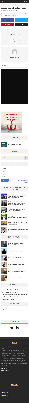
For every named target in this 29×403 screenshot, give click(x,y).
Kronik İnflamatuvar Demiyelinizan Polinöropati (13, 40)
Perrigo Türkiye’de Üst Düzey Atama (16, 264)
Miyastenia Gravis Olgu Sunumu (15, 33)
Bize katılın (14, 15)
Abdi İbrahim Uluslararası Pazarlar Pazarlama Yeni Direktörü (15, 244)
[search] (26, 158)
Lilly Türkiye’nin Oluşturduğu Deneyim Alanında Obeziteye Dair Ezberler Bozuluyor (17, 216)
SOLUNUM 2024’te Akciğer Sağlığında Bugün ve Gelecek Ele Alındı (17, 223)
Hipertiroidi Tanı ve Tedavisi (8, 299)
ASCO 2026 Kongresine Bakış (14, 144)
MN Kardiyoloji (4, 392)
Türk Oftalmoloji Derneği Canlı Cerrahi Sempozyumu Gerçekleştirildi (16, 209)
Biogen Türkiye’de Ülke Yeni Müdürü (15, 257)
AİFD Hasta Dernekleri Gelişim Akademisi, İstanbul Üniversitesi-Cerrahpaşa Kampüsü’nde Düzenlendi (17, 196)
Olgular (10, 10)
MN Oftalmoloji (5, 395)
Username (3, 168)
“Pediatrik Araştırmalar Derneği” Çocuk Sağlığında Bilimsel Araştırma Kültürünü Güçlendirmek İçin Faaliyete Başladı (16, 203)
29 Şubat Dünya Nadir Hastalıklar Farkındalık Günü (18, 230)
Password (3, 174)
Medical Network (5, 10)
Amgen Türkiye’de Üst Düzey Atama (15, 251)
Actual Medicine (5, 389)
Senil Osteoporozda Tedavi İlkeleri (10, 297)
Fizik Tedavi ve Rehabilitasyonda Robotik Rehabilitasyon (14, 294)
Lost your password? (23, 180)
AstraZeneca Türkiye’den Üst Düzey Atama (17, 271)
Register (26, 182)
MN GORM (3, 399)
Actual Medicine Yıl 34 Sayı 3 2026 (10, 289)
